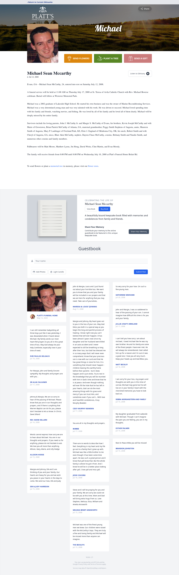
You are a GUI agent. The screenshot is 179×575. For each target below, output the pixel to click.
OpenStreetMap (92, 568)
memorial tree (56, 165)
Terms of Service (96, 564)
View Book (91, 209)
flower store (93, 165)
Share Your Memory (139, 231)
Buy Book (104, 209)
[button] (46, 296)
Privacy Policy (82, 564)
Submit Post (141, 272)
